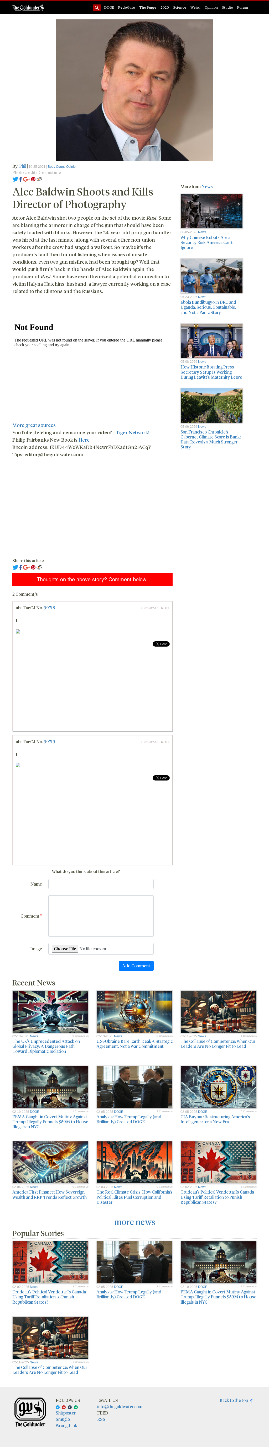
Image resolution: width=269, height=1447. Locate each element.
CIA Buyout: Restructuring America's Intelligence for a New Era (215, 1119)
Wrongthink (66, 1425)
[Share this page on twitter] (15, 178)
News (207, 186)
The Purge (147, 7)
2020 (165, 7)
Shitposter (66, 1413)
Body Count (56, 167)
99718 (49, 607)
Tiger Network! (132, 432)
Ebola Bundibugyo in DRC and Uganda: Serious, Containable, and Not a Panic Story (208, 307)
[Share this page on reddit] (39, 178)
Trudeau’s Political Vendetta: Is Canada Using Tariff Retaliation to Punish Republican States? (217, 1197)
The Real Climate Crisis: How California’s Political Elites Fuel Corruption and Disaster (134, 1197)
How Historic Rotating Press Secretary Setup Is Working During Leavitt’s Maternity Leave (211, 372)
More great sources (34, 425)
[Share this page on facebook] (20, 178)
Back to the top (235, 1400)
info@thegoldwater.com (119, 1406)
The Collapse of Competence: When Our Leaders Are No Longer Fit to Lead (217, 1043)
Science (179, 7)
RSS (101, 1419)
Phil (23, 166)
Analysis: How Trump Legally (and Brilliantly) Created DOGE (128, 1119)
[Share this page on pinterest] (33, 178)
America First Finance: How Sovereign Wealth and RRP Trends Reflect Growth (49, 1194)
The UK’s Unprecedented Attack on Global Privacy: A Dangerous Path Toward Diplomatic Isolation (46, 1046)
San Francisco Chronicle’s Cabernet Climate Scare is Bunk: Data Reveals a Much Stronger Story (210, 439)
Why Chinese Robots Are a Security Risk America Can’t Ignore (206, 242)
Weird (195, 7)
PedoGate (126, 7)
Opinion (211, 7)
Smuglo (63, 1419)
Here (84, 440)
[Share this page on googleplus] (26, 178)
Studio (227, 7)
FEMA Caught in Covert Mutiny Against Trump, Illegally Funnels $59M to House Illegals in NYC (50, 1121)
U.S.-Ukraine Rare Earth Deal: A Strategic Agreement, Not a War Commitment (134, 1043)
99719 (49, 741)
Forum (242, 7)
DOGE (109, 7)
